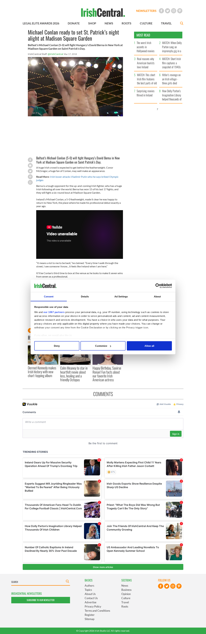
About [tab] (157, 296)
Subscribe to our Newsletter (40, 600)
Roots (124, 606)
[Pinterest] (179, 10)
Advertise (90, 602)
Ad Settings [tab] (121, 296)
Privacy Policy (93, 606)
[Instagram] (173, 10)
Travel (125, 602)
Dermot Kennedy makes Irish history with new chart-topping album (42, 372)
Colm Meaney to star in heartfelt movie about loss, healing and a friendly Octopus (74, 374)
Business (126, 589)
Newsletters (146, 11)
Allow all (149, 345)
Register (90, 614)
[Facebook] (161, 10)
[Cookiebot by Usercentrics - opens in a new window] (158, 285)
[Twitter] (167, 10)
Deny (57, 345)
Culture (125, 598)
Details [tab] (85, 296)
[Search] (181, 24)
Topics (88, 589)
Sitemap (89, 619)
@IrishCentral (55, 53)
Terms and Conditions (97, 610)
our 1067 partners (54, 312)
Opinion (126, 594)
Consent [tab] (49, 296)
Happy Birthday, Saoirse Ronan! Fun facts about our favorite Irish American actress (107, 374)
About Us (90, 594)
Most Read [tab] (143, 35)
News (124, 585)
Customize (101, 345)
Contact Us (91, 598)
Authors (89, 585)
